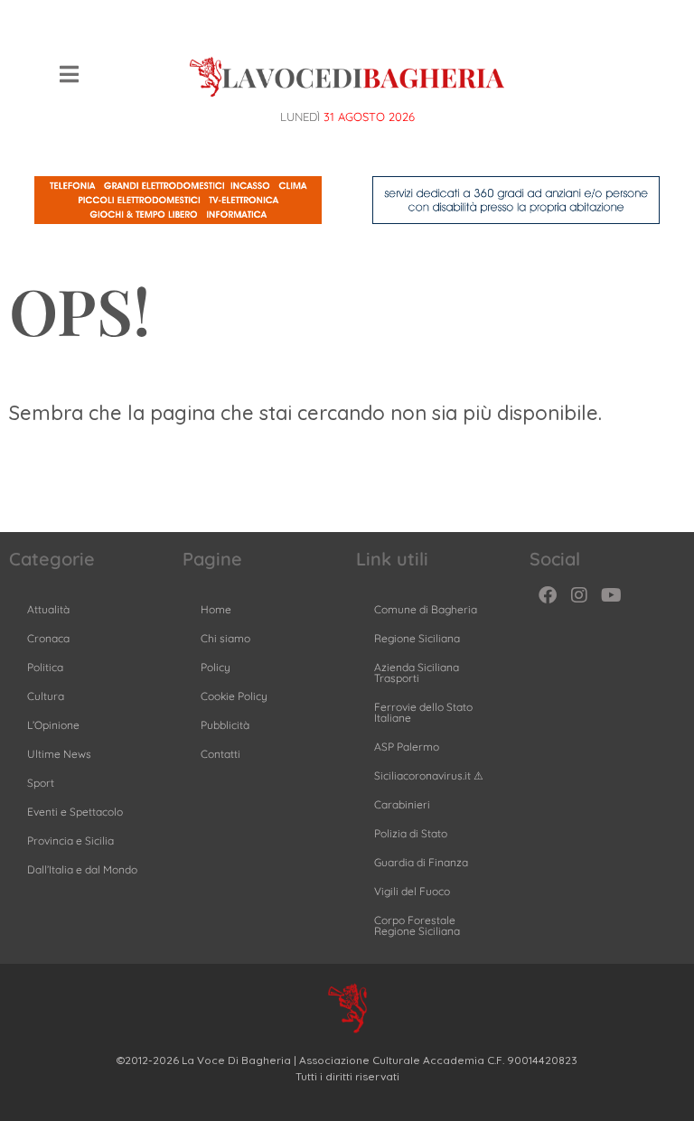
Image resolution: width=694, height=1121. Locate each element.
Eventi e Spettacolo (75, 811)
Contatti (220, 754)
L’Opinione (53, 725)
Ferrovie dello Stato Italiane (423, 712)
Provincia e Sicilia (70, 840)
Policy (215, 667)
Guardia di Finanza (421, 862)
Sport (40, 782)
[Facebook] (548, 595)
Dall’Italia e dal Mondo (82, 869)
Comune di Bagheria (425, 609)
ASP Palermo (406, 746)
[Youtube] (611, 595)
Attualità (48, 609)
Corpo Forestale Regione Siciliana (417, 925)
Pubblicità (225, 725)
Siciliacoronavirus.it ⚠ (428, 775)
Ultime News (59, 754)
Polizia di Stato (410, 833)
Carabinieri (402, 804)
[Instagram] (579, 595)
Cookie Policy (234, 696)
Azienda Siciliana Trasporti (416, 672)
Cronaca (48, 638)
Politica (45, 667)
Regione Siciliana (417, 638)
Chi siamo (225, 638)
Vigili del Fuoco (412, 891)
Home (216, 609)
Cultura (45, 696)
